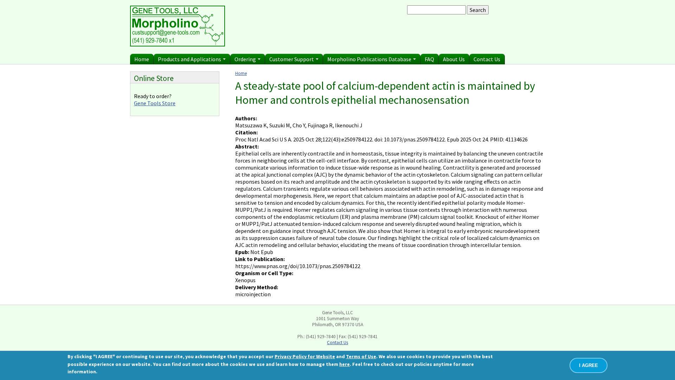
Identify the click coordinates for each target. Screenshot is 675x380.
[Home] (177, 44)
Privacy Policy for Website (305, 356)
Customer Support (292, 59)
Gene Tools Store (154, 103)
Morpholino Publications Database (369, 59)
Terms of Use (361, 356)
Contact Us (487, 59)
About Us (454, 59)
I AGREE (588, 365)
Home (141, 59)
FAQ (429, 59)
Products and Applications (190, 59)
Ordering (245, 59)
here (344, 364)
